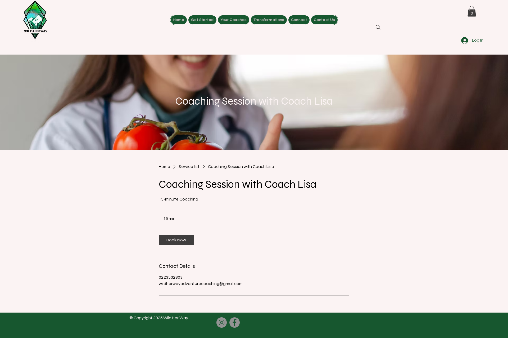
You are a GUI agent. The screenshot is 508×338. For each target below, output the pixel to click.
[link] (176, 240)
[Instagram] (221, 322)
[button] (299, 20)
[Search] (378, 27)
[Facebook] (234, 322)
